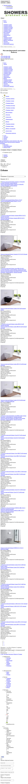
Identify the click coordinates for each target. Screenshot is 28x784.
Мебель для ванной (8, 40)
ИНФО (8, 2)
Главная (5, 154)
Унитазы (5, 41)
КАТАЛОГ (3, 2)
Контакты (5, 144)
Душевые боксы (7, 29)
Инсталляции (6, 32)
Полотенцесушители (8, 44)
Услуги (5, 139)
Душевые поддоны (8, 27)
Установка (8, 665)
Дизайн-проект (8, 664)
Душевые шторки (7, 37)
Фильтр (3, 160)
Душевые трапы (7, 39)
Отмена (2, 774)
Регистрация (9, 8)
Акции (5, 22)
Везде (4, 20)
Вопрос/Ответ (6, 147)
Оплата (5, 138)
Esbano (4, 166)
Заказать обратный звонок (7, 59)
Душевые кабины (7, 26)
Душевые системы (7, 28)
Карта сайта (7, 672)
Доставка (5, 137)
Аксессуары (6, 42)
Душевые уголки (7, 24)
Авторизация (9, 6)
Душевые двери (7, 31)
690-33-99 (5, 56)
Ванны (5, 36)
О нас (4, 135)
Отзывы (20, 654)
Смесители (6, 33)
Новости (16, 654)
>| (3, 645)
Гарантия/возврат (7, 146)
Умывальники (6, 35)
